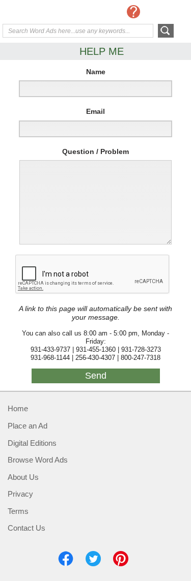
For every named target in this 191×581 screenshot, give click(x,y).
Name (95, 72)
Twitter (93, 558)
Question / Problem (95, 151)
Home (18, 408)
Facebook (65, 558)
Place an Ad (27, 425)
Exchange (43, 12)
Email (95, 111)
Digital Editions (32, 443)
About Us (23, 477)
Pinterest (120, 558)
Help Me (133, 11)
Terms (18, 511)
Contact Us (26, 528)
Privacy (20, 494)
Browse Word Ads (38, 459)
